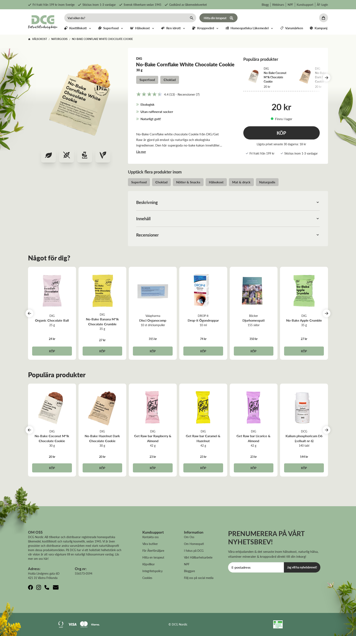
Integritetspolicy (152, 571)
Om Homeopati (194, 544)
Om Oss (189, 537)
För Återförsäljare (153, 550)
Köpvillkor (148, 564)
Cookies (147, 578)
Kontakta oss (150, 537)
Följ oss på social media (198, 578)
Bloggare (189, 571)
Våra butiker (150, 544)
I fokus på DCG (194, 550)
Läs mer (141, 152)
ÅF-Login (322, 4)
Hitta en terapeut (153, 557)
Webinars (278, 4)
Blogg (265, 4)
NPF (290, 4)
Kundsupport (305, 4)
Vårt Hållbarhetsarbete (198, 557)
